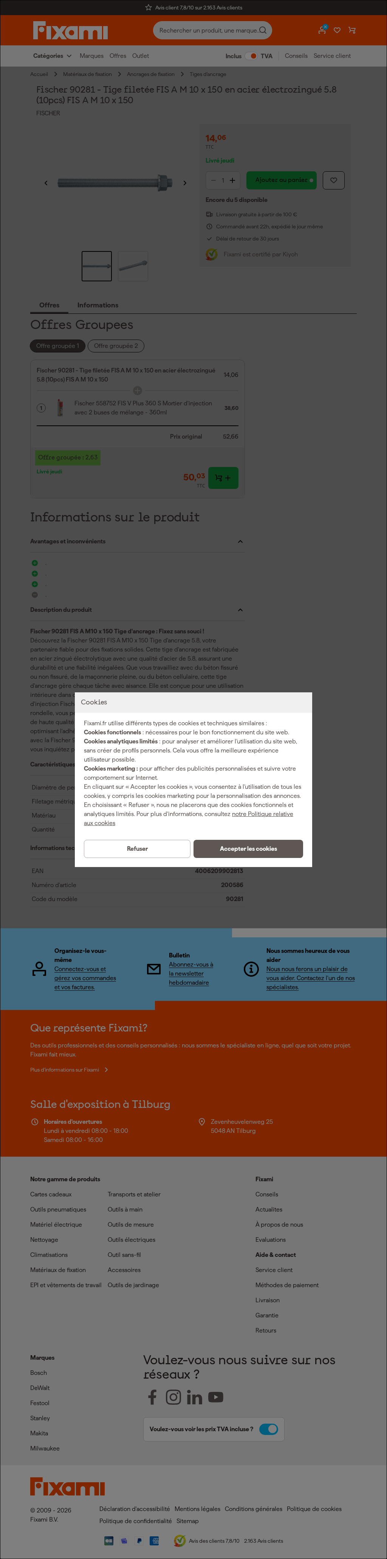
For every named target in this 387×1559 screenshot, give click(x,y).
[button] (248, 849)
